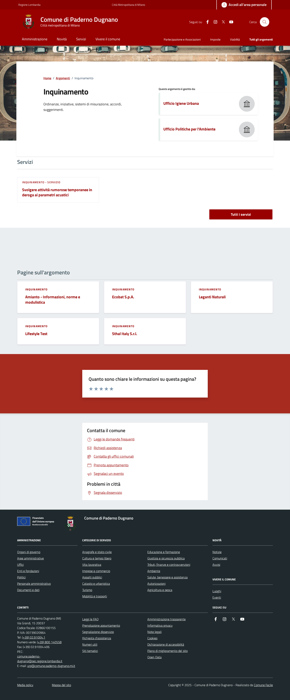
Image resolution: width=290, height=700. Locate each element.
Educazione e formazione (163, 552)
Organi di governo (28, 552)
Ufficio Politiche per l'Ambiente (189, 129)
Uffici (20, 564)
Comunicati (219, 558)
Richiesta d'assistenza (96, 638)
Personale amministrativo (34, 583)
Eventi (216, 597)
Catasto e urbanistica (96, 583)
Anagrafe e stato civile (97, 552)
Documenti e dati (28, 590)
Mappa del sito (61, 685)
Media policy (25, 685)
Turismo (87, 590)
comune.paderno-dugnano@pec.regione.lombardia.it (39, 658)
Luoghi (216, 591)
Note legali (154, 631)
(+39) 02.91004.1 (33, 637)
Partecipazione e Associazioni (182, 39)
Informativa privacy (160, 625)
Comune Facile (263, 685)
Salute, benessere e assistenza (167, 577)
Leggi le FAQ (90, 619)
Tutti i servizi (241, 214)
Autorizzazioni (156, 583)
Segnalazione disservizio (98, 631)
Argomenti (63, 78)
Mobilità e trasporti (94, 596)
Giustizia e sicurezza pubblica (166, 558)
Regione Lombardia (29, 5)
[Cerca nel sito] (264, 22)
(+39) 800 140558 (49, 642)
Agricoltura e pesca (159, 590)
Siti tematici (90, 650)
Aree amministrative (30, 558)
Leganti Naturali (212, 297)
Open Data (154, 657)
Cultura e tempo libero (96, 558)
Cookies (152, 638)
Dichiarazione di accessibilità (165, 644)
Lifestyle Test (36, 333)
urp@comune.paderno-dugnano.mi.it (51, 665)
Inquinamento (36, 289)
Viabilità (235, 39)
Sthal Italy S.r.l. (124, 333)
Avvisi (216, 564)
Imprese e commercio (96, 571)
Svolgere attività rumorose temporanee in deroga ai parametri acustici (57, 192)
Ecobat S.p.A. (123, 297)
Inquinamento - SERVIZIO (41, 182)
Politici (21, 577)
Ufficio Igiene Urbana (181, 103)
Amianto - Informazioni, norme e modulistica (52, 299)
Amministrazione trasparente (166, 619)
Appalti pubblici (92, 577)
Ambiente (153, 571)
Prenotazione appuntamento (101, 625)
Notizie (217, 552)
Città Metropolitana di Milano (128, 5)
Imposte (215, 39)
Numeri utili (89, 644)
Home (47, 78)
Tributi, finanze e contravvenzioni (168, 564)
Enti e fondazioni (28, 571)
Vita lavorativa (91, 564)
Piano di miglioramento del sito (167, 650)
